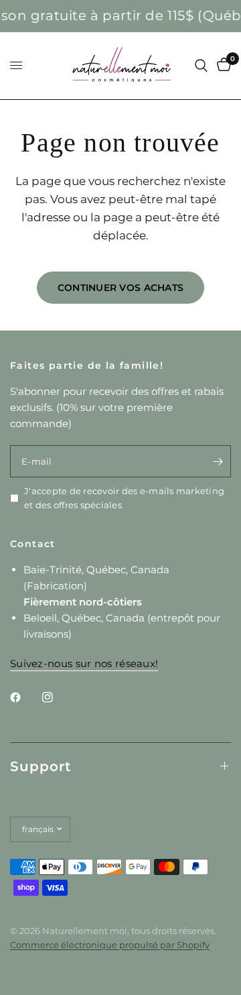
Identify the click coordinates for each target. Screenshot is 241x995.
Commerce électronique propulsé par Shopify (110, 944)
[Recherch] (201, 65)
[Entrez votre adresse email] (217, 461)
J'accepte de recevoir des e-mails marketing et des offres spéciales (124, 497)
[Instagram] (57, 697)
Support (40, 766)
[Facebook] (24, 697)
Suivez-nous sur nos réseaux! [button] (84, 663)
